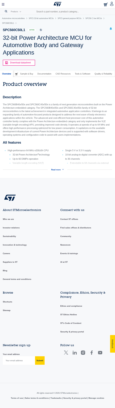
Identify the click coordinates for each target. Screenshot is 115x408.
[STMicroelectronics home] (57, 4)
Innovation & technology (15, 245)
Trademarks (56, 398)
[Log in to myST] (112, 4)
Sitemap (7, 310)
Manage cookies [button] (96, 398)
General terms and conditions (17, 279)
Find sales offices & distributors (75, 228)
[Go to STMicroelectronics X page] (67, 353)
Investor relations (11, 228)
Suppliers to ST (10, 262)
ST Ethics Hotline (68, 314)
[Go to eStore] (106, 4)
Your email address (11, 354)
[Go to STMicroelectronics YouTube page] (100, 353)
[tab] (6, 74)
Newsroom (65, 245)
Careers (6, 253)
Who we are (8, 219)
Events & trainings (69, 253)
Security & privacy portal (72, 332)
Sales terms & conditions (36, 398)
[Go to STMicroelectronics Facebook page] (91, 353)
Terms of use (17, 398)
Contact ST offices (69, 219)
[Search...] (6, 11)
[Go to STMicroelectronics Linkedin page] (74, 353)
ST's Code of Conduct (70, 323)
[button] (3, 4)
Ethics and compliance (71, 306)
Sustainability (9, 236)
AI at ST (64, 262)
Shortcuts (7, 302)
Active (31, 30)
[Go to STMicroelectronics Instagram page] (83, 353)
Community (65, 236)
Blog (5, 270)
